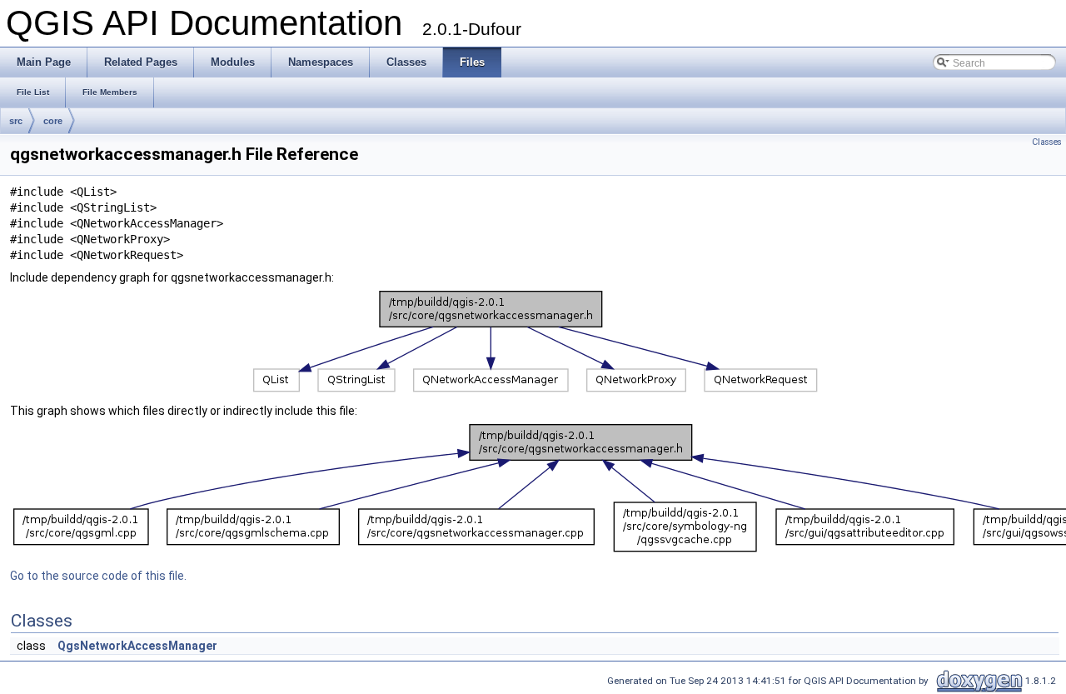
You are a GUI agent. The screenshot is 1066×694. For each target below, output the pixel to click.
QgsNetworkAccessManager (137, 645)
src (15, 121)
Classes (1047, 142)
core (52, 121)
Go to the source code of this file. (98, 575)
